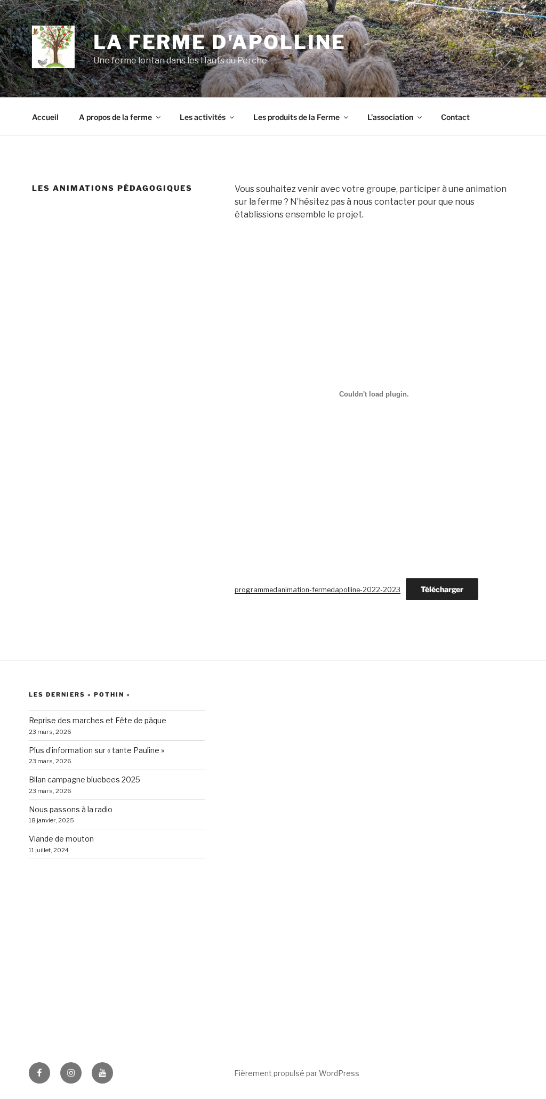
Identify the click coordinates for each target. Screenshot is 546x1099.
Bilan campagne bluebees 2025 (84, 779)
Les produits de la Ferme (296, 117)
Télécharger (442, 589)
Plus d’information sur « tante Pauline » (96, 750)
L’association (390, 117)
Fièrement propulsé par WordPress (296, 1073)
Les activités (203, 117)
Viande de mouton (61, 838)
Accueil (45, 117)
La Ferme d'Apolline (219, 42)
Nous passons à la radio (71, 809)
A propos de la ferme (115, 117)
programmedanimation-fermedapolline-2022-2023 (317, 590)
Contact (455, 117)
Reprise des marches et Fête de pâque (97, 720)
